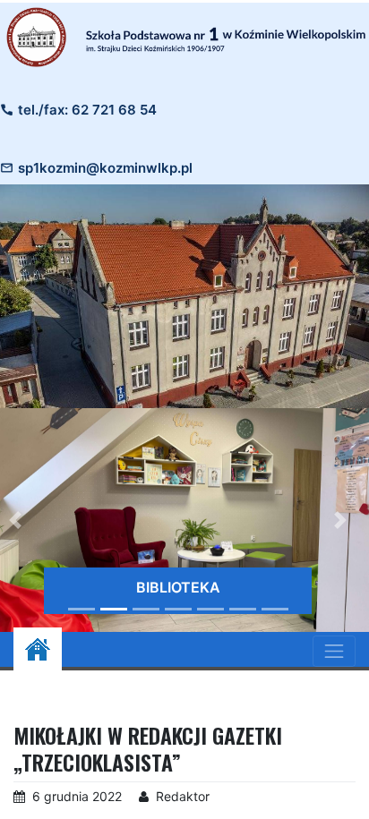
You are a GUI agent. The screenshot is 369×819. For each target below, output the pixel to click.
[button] (340, 520)
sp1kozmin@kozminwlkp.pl (105, 167)
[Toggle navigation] (334, 651)
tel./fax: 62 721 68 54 (87, 109)
